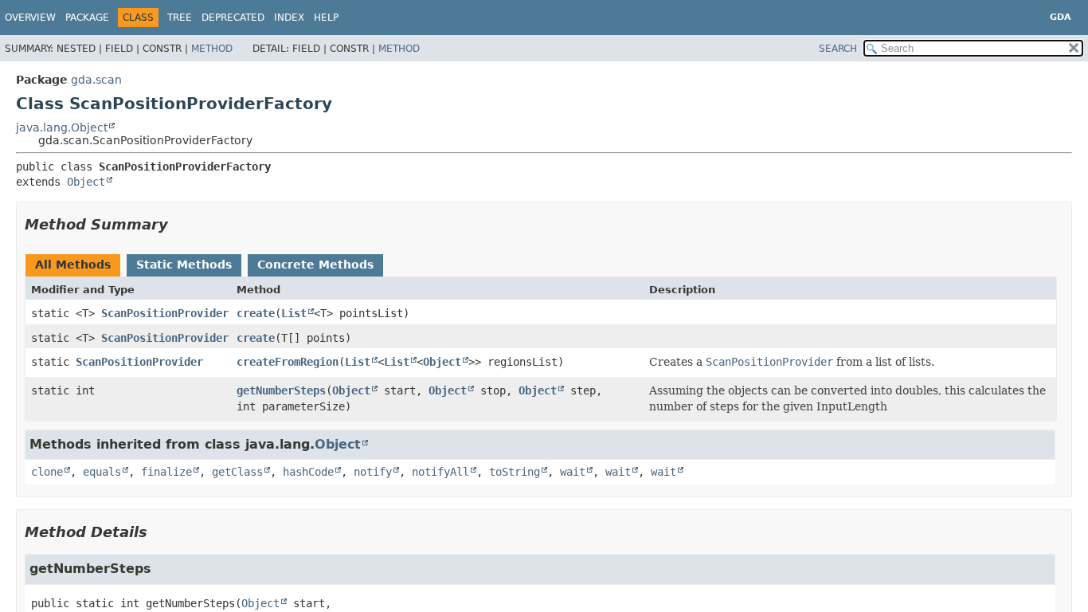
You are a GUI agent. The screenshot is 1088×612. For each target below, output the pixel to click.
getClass (237, 471)
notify (373, 471)
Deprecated (233, 17)
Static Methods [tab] (184, 264)
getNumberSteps (281, 390)
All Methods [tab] (73, 264)
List (294, 313)
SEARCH (838, 48)
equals (102, 471)
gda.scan (96, 79)
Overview (30, 17)
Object (86, 181)
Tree (179, 17)
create (256, 313)
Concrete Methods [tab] (315, 264)
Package (87, 17)
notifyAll (440, 471)
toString (514, 471)
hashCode (308, 471)
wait (572, 471)
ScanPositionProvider (165, 313)
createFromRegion (288, 361)
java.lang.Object (62, 127)
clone (47, 471)
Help (326, 17)
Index (289, 17)
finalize (166, 471)
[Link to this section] (179, 224)
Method (212, 48)
